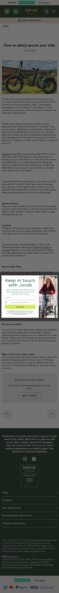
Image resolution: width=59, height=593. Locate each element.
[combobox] (7, 302)
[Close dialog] (55, 277)
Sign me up (20, 307)
